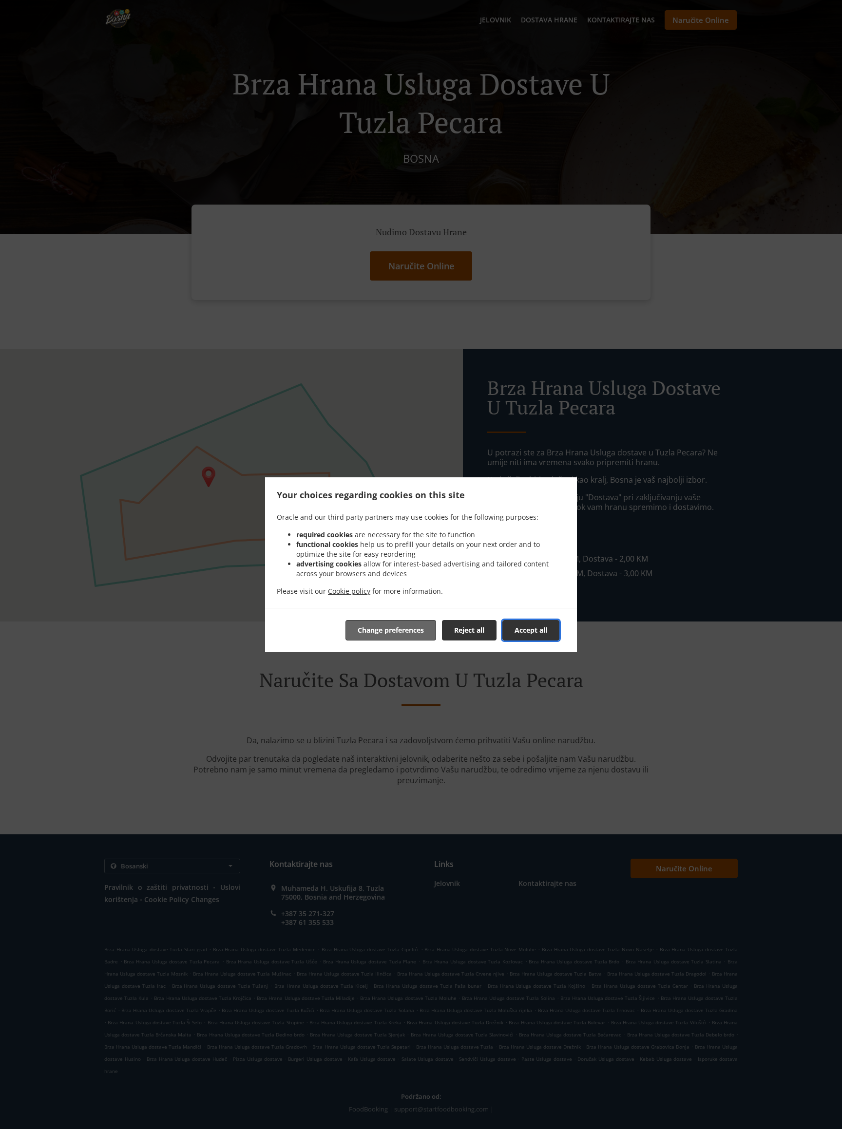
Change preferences (391, 630)
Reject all (469, 630)
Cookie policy (349, 591)
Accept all (531, 630)
